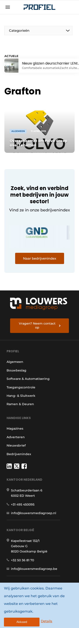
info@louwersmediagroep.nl (33, 513)
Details (46, 621)
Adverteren (16, 437)
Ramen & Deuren (20, 404)
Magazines (15, 428)
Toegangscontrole (21, 387)
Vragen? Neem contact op (37, 325)
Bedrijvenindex (19, 454)
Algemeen (15, 362)
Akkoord (21, 622)
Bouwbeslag (16, 370)
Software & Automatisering (28, 379)
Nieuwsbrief (16, 445)
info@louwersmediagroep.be (34, 569)
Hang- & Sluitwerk (21, 396)
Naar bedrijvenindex (39, 258)
